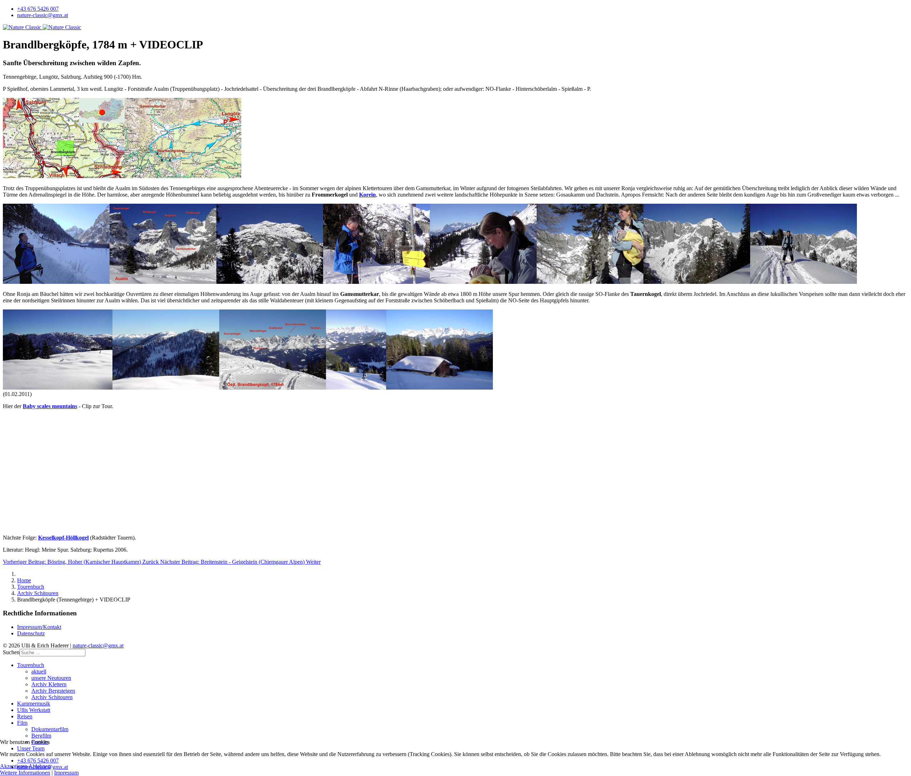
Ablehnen (39, 766)
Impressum (66, 773)
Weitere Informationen (25, 773)
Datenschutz (31, 633)
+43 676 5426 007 (38, 9)
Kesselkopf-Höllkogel (63, 538)
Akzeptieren (13, 766)
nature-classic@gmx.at (42, 15)
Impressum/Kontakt (39, 627)
